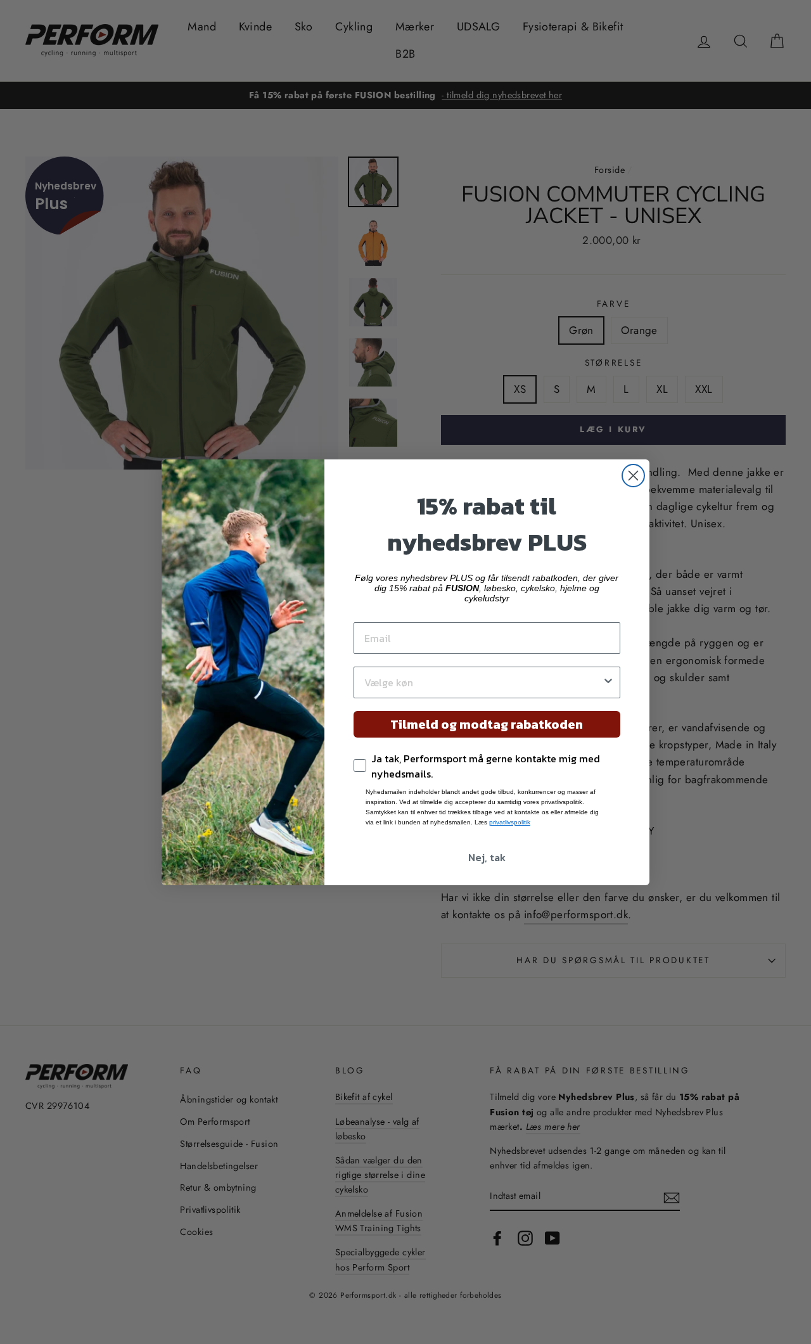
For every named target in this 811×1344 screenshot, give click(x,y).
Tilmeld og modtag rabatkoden (486, 724)
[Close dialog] (633, 475)
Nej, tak (487, 857)
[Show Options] (608, 682)
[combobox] (483, 682)
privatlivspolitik (509, 822)
